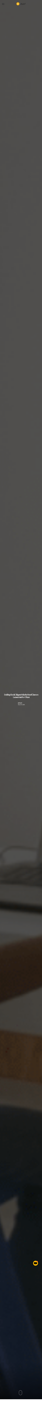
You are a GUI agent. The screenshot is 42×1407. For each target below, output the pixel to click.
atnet (20, 703)
